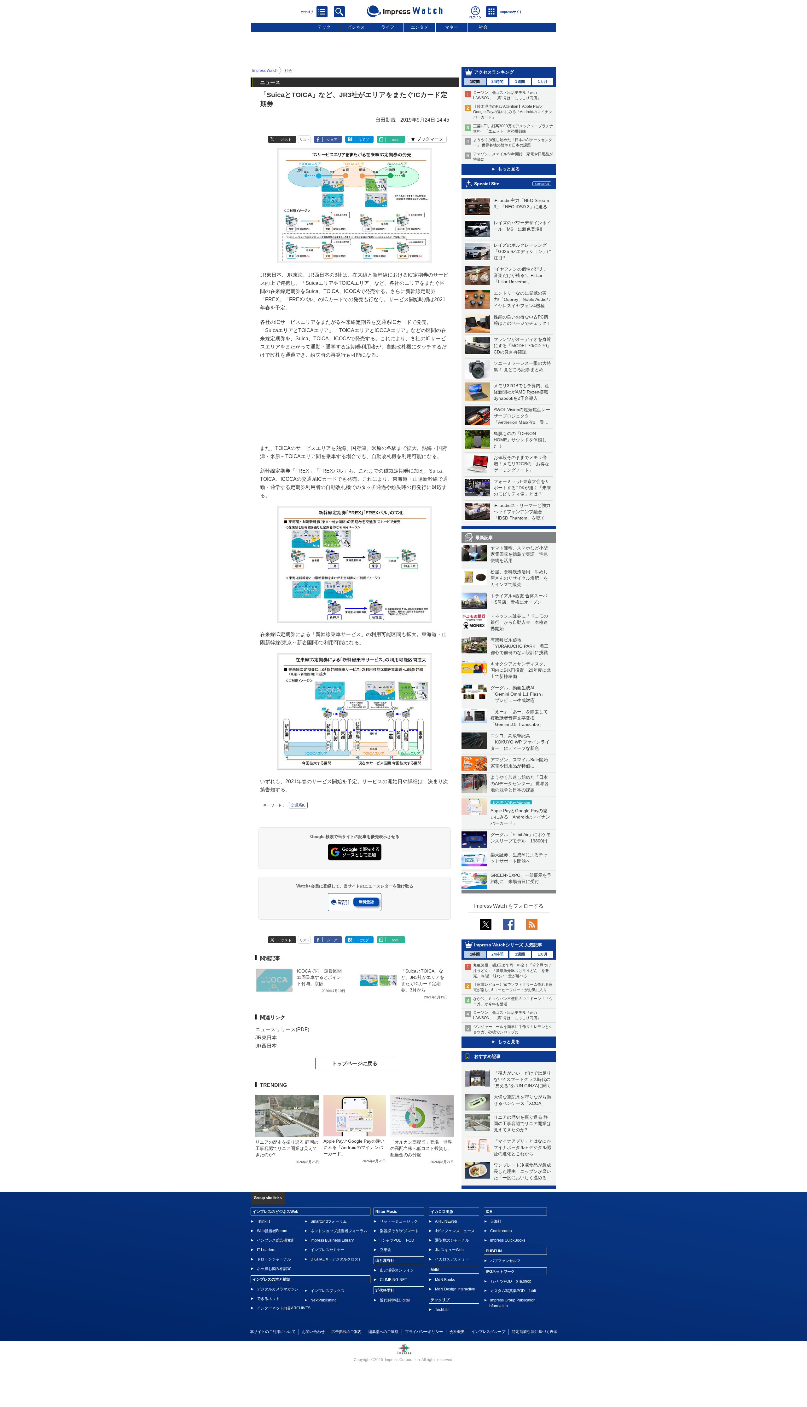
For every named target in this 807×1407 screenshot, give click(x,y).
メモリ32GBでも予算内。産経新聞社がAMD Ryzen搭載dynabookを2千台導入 (521, 392)
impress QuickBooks (507, 1240)
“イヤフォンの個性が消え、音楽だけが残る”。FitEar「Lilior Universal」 (521, 275)
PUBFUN (494, 1251)
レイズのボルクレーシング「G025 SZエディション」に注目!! (522, 251)
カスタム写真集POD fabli (513, 1291)
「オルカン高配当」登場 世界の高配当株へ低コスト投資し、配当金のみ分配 (421, 1148)
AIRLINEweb (446, 1221)
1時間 (475, 81)
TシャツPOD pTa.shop (510, 1281)
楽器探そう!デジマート (399, 1231)
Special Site (486, 183)
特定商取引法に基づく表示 (534, 1331)
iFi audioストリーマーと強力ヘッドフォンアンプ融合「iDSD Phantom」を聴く (522, 511)
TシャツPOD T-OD (397, 1240)
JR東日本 (266, 1037)
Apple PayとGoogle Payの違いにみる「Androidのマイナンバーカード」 (520, 817)
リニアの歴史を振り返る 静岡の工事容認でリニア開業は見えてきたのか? (522, 1123)
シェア (332, 139)
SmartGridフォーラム (329, 1221)
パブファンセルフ (505, 1261)
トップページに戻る (354, 1063)
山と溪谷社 (384, 1260)
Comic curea (501, 1231)
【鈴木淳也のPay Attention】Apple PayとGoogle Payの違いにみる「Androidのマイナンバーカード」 (512, 111)
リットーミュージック (399, 1221)
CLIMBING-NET (393, 1280)
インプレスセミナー (328, 1250)
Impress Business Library (332, 1240)
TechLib (442, 1309)
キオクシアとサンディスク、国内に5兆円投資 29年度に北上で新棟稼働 (521, 670)
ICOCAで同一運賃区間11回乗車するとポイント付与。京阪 (319, 977)
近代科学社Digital (395, 1300)
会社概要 (457, 1331)
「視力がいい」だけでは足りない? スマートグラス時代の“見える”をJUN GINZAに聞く (522, 1079)
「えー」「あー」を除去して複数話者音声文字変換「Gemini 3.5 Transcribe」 (519, 718)
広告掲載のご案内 (346, 1331)
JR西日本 (266, 1045)
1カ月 (543, 81)
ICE (489, 1211)
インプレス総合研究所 (276, 1240)
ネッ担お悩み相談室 (274, 1268)
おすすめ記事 (487, 1056)
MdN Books (445, 1280)
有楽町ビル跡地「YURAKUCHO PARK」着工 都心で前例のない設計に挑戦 (522, 646)
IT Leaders (266, 1250)
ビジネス (356, 27)
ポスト (286, 139)
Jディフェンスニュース (455, 1231)
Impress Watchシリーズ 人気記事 (508, 944)
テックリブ (440, 1300)
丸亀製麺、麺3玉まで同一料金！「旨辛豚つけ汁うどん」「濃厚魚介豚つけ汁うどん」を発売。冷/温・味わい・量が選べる (512, 970)
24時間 (497, 81)
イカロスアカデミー (452, 1259)
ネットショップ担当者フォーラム (339, 1231)
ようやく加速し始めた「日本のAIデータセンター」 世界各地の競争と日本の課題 (520, 783)
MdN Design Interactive (455, 1289)
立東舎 (385, 1250)
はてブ (363, 139)
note (395, 139)
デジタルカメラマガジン (278, 1289)
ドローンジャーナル (274, 1259)
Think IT (263, 1221)
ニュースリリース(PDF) (282, 1029)
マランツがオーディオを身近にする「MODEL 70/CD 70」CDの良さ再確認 (522, 345)
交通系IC (298, 805)
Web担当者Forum (272, 1231)
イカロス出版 (442, 1211)
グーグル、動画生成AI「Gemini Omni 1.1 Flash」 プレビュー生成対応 (518, 694)
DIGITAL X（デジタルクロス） (336, 1259)
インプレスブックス (328, 1291)
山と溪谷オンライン (397, 1270)
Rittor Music (386, 1211)
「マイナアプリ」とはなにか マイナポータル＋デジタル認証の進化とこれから (524, 1147)
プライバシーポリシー (424, 1331)
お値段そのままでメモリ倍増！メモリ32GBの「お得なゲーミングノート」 (521, 464)
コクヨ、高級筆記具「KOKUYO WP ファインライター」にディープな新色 (520, 742)
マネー (451, 27)
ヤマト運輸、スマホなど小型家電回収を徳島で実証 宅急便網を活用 (519, 554)
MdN (435, 1270)
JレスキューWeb (449, 1250)
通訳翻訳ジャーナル (452, 1240)
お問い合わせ (313, 1331)
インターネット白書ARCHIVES (284, 1308)
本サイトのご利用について (272, 1331)
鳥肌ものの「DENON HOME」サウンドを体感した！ (520, 440)
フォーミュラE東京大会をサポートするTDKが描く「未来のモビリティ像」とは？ (522, 488)
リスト (304, 139)
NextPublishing (324, 1300)
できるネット (268, 1298)
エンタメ (419, 27)
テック (324, 27)
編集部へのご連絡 (383, 1331)
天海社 (496, 1221)
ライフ (387, 27)
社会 (483, 27)
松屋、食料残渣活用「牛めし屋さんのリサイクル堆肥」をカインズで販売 (519, 578)
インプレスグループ (488, 1331)
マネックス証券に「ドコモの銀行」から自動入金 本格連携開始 (519, 622)
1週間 (520, 81)
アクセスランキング (494, 72)
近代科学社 (384, 1290)
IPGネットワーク (500, 1271)
